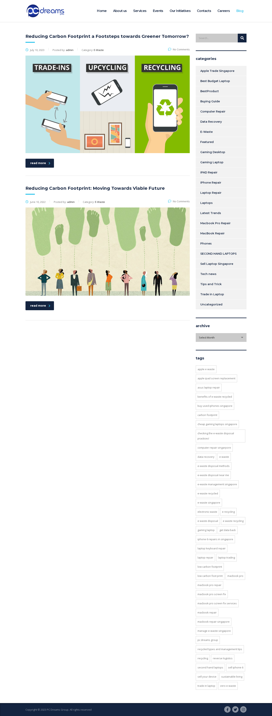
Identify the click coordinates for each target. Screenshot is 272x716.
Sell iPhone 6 (235, 667)
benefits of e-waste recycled (215, 396)
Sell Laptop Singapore (216, 264)
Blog (239, 11)
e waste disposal (208, 521)
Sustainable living (231, 676)
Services (140, 11)
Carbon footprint (207, 415)
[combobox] (221, 337)
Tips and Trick (211, 284)
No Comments (181, 49)
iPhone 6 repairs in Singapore (215, 539)
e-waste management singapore (217, 484)
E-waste (224, 457)
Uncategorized (211, 304)
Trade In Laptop (206, 686)
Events (158, 11)
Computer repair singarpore (214, 447)
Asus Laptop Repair (209, 387)
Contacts (204, 11)
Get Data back (227, 530)
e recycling (228, 512)
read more (38, 163)
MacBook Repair (212, 233)
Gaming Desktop (212, 152)
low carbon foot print (210, 576)
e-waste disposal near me (213, 475)
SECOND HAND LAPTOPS (218, 253)
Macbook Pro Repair (215, 223)
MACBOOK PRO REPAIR (209, 585)
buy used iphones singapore (215, 406)
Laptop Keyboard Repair (212, 548)
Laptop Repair (210, 193)
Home (102, 11)
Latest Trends (210, 213)
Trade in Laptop (212, 294)
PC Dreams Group (208, 640)
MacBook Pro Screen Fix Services (217, 603)
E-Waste (206, 132)
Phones (206, 243)
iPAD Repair (208, 172)
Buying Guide (210, 101)
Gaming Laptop (211, 162)
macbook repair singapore (214, 621)
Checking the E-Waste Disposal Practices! (216, 435)
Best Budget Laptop (215, 81)
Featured (207, 142)
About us (120, 11)
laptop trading (226, 557)
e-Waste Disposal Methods (214, 466)
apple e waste (206, 369)
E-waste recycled (208, 493)
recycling (203, 658)
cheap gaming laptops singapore (217, 424)
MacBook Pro (235, 576)
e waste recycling (233, 521)
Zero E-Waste (228, 686)
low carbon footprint (210, 566)
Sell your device (207, 676)
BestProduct (209, 91)
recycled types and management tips (220, 649)
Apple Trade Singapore (217, 71)
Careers (223, 11)
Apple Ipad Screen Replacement (216, 378)
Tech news (208, 274)
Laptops (206, 203)
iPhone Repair (210, 182)
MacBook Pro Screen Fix (212, 594)
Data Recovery (211, 121)
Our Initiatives (180, 11)
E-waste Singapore (209, 502)
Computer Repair (212, 111)
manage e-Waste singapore (214, 631)
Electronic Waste (207, 512)
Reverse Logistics (223, 658)
